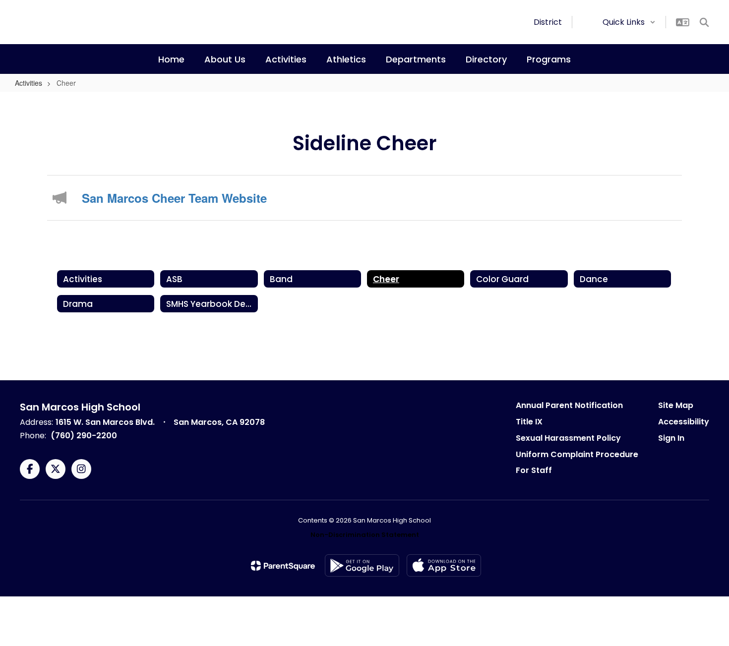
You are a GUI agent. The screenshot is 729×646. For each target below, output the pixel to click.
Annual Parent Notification (569, 405)
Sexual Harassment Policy (568, 438)
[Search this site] (704, 22)
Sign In (671, 438)
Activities (28, 83)
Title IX (529, 421)
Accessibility (683, 421)
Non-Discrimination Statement (364, 534)
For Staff (534, 470)
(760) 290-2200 (84, 435)
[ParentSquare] (282, 565)
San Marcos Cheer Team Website (174, 197)
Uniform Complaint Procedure (577, 454)
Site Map (675, 405)
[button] (629, 22)
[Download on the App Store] (444, 565)
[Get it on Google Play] (362, 565)
